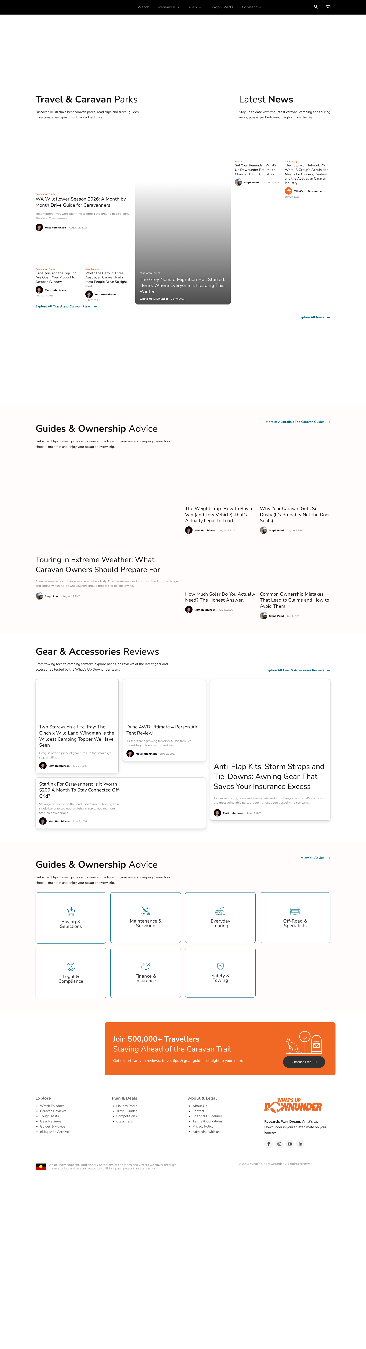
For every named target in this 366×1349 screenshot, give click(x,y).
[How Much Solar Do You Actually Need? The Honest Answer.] (220, 565)
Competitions (126, 1116)
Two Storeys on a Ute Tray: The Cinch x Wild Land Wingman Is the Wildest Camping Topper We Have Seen (76, 736)
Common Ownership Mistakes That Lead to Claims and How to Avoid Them (294, 600)
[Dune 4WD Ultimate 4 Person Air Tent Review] (164, 700)
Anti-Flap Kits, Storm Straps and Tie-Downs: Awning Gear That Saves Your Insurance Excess (269, 776)
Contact (198, 1111)
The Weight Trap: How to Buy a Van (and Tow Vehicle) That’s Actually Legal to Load (218, 514)
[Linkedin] (300, 1144)
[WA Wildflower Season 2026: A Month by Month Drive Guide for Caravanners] (83, 158)
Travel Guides (126, 1111)
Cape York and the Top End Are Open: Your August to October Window (56, 277)
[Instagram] (279, 1144)
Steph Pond (251, 182)
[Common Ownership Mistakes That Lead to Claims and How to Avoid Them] (295, 565)
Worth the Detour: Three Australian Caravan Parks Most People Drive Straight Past (106, 280)
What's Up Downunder (308, 191)
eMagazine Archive (54, 1131)
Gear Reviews (50, 1121)
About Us (200, 1106)
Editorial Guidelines (208, 1116)
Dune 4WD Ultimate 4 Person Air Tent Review (161, 730)
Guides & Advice (52, 1126)
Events (238, 161)
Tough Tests (49, 1116)
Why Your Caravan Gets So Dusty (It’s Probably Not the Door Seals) (295, 514)
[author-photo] (40, 227)
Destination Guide (45, 194)
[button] (316, 7)
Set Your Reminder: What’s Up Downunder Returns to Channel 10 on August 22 (256, 170)
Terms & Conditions (208, 1121)
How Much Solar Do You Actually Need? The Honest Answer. (220, 597)
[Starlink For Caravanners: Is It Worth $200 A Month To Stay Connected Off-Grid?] (167, 803)
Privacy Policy (203, 1126)
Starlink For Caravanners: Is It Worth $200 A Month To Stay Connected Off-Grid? (80, 790)
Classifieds (124, 1121)
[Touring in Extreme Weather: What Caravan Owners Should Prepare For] (108, 504)
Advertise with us (206, 1131)
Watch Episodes (52, 1106)
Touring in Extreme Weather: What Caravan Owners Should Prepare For (98, 565)
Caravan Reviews (53, 1111)
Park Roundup (93, 269)
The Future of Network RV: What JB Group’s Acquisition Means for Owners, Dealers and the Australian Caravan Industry (307, 174)
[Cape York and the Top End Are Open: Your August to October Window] (58, 250)
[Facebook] (268, 1144)
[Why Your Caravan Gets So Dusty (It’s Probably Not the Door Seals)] (295, 479)
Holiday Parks (126, 1106)
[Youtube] (290, 1144)
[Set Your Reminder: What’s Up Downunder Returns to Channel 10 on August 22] (257, 142)
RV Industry (291, 161)
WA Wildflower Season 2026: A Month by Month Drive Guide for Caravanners (81, 202)
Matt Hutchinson (55, 227)
